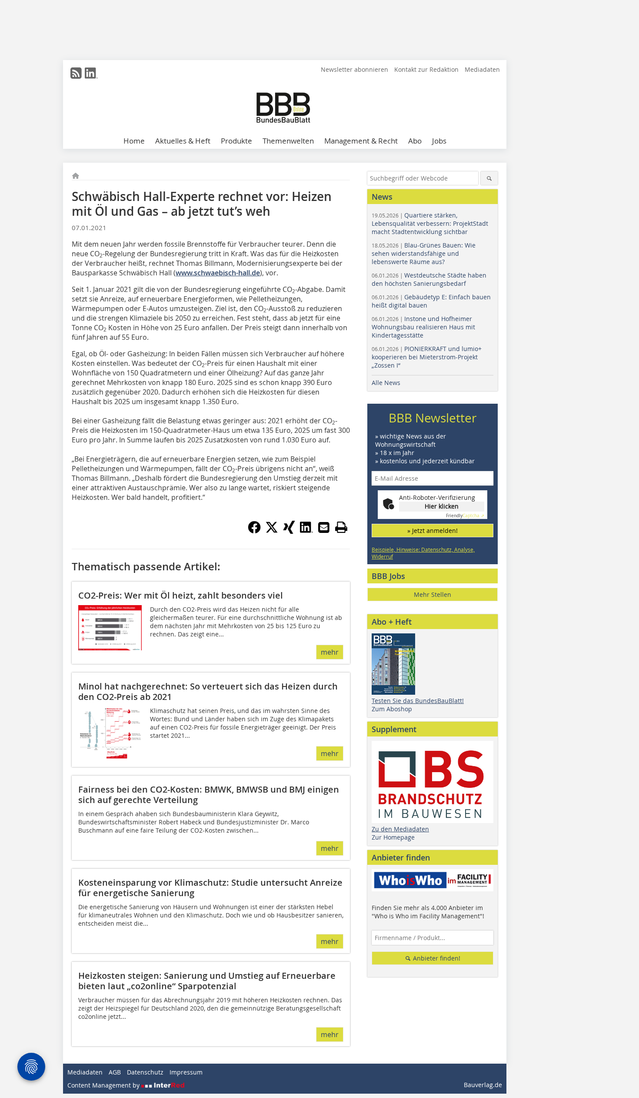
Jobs (439, 141)
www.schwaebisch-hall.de (218, 273)
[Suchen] (489, 178)
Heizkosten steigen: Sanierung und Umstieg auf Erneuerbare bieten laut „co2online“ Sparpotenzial (207, 981)
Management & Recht (361, 141)
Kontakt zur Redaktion (426, 69)
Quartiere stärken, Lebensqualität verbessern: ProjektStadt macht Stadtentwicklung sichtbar (430, 223)
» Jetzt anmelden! (432, 530)
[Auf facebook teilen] (254, 531)
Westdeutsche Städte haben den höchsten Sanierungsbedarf (429, 279)
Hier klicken (442, 506)
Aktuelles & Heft (182, 141)
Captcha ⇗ (465, 516)
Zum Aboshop (392, 709)
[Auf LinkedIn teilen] (306, 531)
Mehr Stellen (432, 594)
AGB (115, 1072)
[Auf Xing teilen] (289, 531)
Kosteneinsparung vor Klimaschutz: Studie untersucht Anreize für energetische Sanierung (210, 888)
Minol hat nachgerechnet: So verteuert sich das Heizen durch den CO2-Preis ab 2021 (208, 691)
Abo (415, 141)
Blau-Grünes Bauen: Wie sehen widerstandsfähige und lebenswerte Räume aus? (424, 253)
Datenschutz (145, 1072)
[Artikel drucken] (341, 527)
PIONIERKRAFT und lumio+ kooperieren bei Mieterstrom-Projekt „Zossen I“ (427, 357)
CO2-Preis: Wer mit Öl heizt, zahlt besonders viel (180, 595)
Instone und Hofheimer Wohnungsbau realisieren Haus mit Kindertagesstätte (423, 327)
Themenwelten (288, 141)
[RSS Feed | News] (76, 73)
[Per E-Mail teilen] (324, 527)
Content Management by (104, 1085)
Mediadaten (482, 69)
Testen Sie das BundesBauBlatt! (418, 700)
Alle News (386, 382)
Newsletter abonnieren (354, 69)
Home (134, 141)
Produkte (236, 141)
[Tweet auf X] (271, 531)
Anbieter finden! (435, 958)
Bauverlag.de (483, 1085)
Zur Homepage (393, 837)
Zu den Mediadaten (400, 829)
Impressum (186, 1072)
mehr (330, 652)
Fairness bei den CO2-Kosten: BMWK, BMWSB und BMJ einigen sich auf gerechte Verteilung (208, 794)
